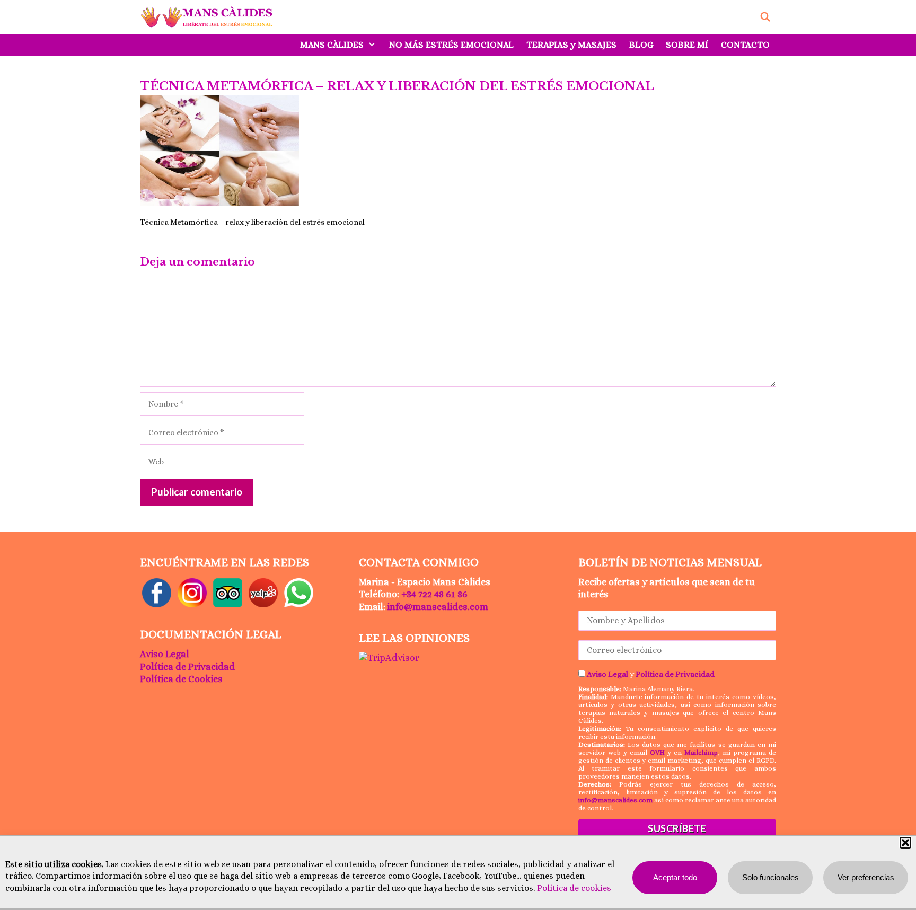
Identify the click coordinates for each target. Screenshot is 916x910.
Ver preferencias (866, 877)
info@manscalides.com (437, 607)
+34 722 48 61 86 (434, 594)
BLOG (641, 45)
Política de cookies (574, 888)
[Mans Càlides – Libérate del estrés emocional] (209, 17)
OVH (657, 752)
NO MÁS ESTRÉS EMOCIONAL (451, 45)
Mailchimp (701, 752)
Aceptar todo (675, 877)
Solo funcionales (770, 877)
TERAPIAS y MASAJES (571, 45)
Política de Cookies (181, 679)
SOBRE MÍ (687, 45)
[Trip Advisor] (227, 592)
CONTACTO (745, 45)
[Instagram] (192, 592)
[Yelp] (263, 592)
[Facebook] (156, 592)
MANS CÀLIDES (332, 45)
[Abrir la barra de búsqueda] (765, 17)
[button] (905, 842)
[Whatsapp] (298, 592)
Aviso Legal (164, 654)
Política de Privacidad (187, 666)
